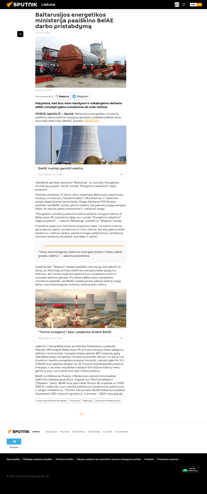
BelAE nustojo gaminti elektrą (60, 168)
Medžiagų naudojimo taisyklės (37, 459)
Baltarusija (87, 400)
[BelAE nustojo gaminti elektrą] (80, 145)
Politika (64, 431)
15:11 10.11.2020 (42, 32)
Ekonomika (75, 400)
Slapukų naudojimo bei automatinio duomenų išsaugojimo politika (109, 459)
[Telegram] (80, 96)
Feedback (149, 459)
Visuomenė (94, 431)
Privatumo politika (64, 459)
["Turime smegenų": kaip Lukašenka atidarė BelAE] (80, 308)
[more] (122, 174)
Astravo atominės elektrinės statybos (52, 400)
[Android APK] (190, 470)
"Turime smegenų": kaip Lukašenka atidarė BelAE (74, 332)
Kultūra (107, 431)
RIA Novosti (91, 121)
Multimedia (121, 431)
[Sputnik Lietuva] (23, 8)
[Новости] (62, 96)
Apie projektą (13, 459)
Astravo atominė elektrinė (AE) (107, 400)
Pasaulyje (51, 431)
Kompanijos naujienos (168, 459)
